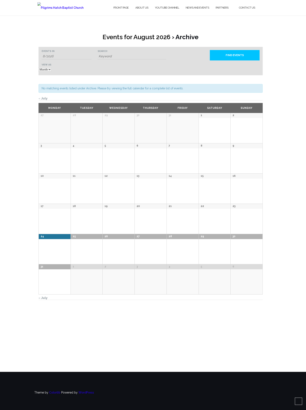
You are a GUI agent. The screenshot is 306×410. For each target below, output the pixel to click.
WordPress (86, 392)
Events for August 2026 (136, 37)
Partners (222, 7)
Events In (48, 51)
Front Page (121, 7)
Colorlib (54, 392)
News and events (197, 7)
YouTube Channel (167, 7)
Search (102, 51)
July (43, 98)
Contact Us (247, 7)
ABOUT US (141, 7)
